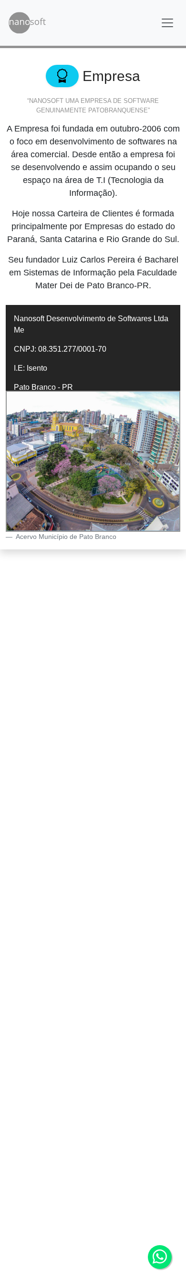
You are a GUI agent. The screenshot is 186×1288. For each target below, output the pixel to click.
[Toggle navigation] (167, 23)
